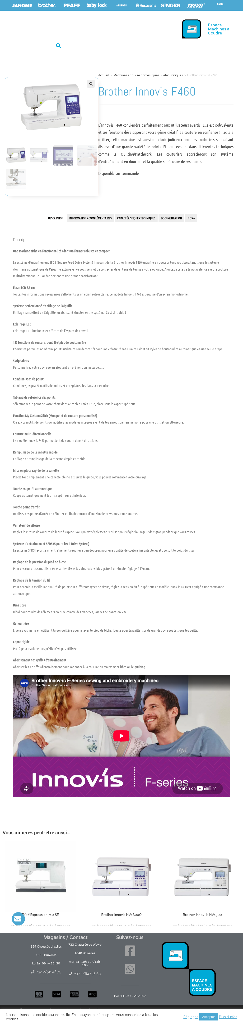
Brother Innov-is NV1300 (202, 915)
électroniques (173, 75)
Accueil (15, 28)
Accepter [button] (208, 1017)
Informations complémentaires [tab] (90, 218)
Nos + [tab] (191, 218)
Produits (36, 28)
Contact (108, 28)
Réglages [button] (190, 1017)
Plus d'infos (228, 1017)
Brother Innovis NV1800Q (121, 915)
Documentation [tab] (171, 218)
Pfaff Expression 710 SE (40, 915)
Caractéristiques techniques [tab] (136, 218)
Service (87, 28)
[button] (58, 45)
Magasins (64, 28)
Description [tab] (56, 218)
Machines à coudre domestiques (136, 75)
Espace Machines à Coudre (218, 29)
